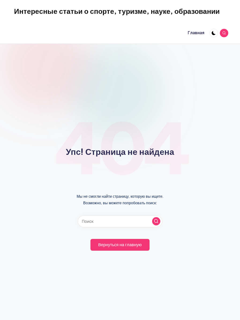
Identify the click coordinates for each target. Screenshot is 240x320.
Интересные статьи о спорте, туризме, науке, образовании (117, 11)
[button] (156, 221)
